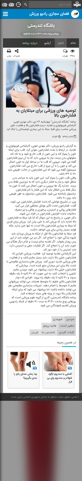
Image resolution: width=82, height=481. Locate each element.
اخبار (61, 43)
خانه (73, 43)
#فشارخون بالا (48, 333)
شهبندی (57, 319)
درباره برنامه (29, 43)
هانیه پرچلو (49, 325)
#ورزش (34, 333)
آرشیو (47, 43)
